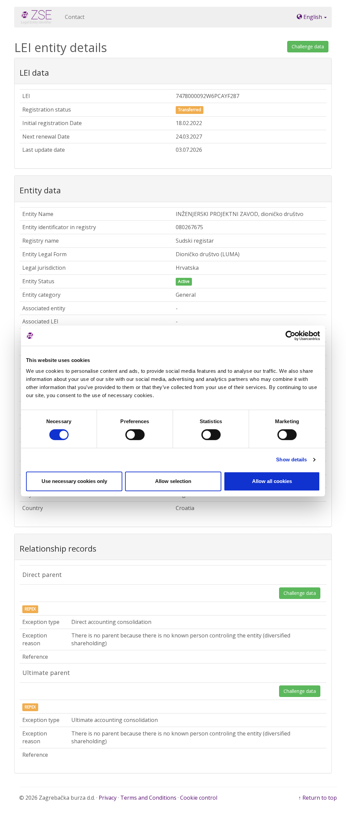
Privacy (108, 797)
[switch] (135, 434)
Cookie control (198, 797)
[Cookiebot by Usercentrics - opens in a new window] (290, 336)
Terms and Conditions (148, 797)
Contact (74, 17)
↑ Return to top (317, 797)
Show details (291, 459)
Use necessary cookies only (74, 481)
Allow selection (173, 481)
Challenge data (308, 46)
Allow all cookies (272, 481)
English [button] (312, 17)
